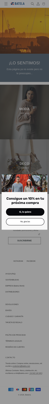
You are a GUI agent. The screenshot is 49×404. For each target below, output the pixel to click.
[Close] (44, 177)
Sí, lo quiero (25, 212)
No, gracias (25, 221)
